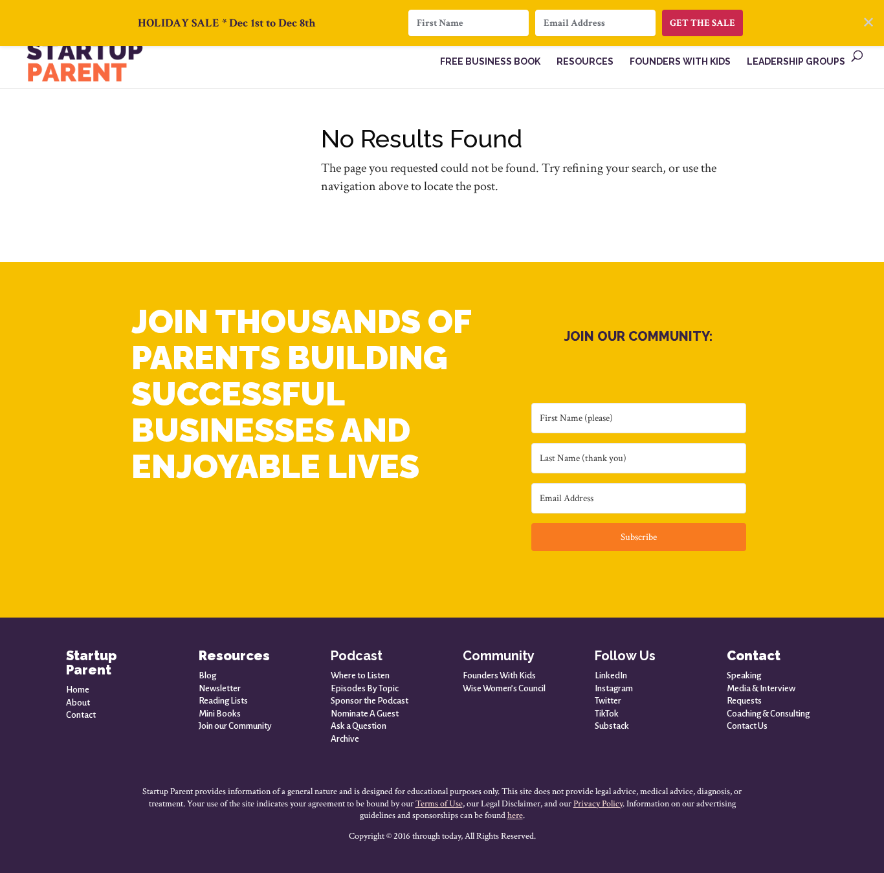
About (78, 702)
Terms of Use (439, 804)
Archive (345, 739)
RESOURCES (585, 62)
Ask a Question (358, 726)
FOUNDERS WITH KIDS (680, 62)
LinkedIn (611, 675)
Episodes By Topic (365, 688)
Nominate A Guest (365, 713)
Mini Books (220, 713)
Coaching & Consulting (768, 713)
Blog (207, 675)
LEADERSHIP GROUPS (796, 62)
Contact (81, 715)
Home (77, 690)
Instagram (614, 688)
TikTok (607, 713)
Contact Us (747, 726)
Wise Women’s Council (504, 688)
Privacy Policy (598, 804)
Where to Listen (360, 675)
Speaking (744, 675)
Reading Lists (223, 701)
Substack (612, 726)
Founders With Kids (499, 675)
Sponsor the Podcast (369, 701)
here (515, 815)
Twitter (608, 701)
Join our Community (235, 726)
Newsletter (220, 688)
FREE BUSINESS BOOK (490, 62)
